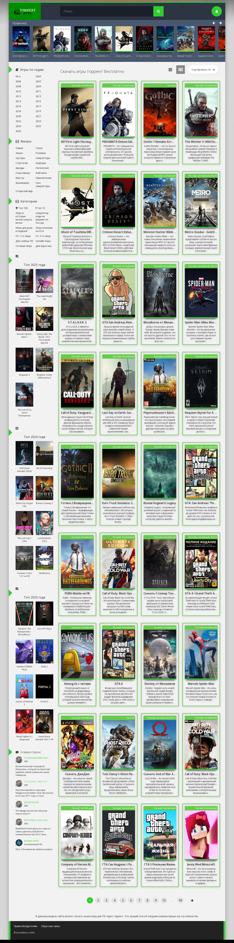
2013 (38, 96)
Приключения (43, 177)
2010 (18, 91)
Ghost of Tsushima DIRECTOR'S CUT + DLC (124, 56)
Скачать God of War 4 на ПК (160, 774)
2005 (38, 76)
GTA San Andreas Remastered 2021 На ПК (118, 322)
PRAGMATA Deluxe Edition (62, 56)
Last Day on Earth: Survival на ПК (118, 412)
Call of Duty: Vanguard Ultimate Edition (77, 412)
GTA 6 (119, 683)
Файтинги (41, 173)
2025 (38, 126)
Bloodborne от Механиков (160, 322)
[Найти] (158, 11)
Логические (42, 168)
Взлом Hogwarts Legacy (160, 503)
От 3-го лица (43, 236)
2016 (18, 106)
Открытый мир (24, 191)
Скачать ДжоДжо (77, 774)
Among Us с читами (77, 683)
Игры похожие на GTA (44, 229)
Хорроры (41, 163)
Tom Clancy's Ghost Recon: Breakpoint (118, 774)
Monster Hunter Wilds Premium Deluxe (185, 56)
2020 (18, 116)
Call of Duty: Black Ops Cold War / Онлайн (118, 593)
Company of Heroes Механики (77, 864)
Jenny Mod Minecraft (201, 864)
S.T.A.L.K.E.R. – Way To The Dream (40, 781)
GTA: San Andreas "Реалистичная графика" (201, 503)
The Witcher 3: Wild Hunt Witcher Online (103, 56)
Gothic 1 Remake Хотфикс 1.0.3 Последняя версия (160, 141)
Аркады (20, 168)
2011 (38, 91)
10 (164, 900)
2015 (38, 101)
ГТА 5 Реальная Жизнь (159, 864)
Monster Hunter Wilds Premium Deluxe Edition (160, 232)
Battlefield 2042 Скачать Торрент (42, 820)
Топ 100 (23, 208)
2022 (18, 121)
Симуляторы (43, 158)
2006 (18, 81)
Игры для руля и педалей (24, 229)
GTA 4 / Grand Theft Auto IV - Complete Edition (201, 593)
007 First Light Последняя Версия (41, 56)
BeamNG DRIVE (31, 840)
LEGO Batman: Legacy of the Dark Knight (21, 56)
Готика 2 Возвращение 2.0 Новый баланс (77, 503)
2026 (18, 131)
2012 (18, 96)
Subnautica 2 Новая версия (165, 56)
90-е (18, 76)
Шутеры (20, 158)
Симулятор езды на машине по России (42, 217)
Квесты (20, 177)
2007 (38, 81)
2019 (38, 111)
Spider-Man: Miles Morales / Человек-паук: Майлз (201, 322)
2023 (38, 121)
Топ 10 (40, 208)
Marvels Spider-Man (201, 683)
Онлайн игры (43, 241)
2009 (38, 86)
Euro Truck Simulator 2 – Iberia (118, 503)
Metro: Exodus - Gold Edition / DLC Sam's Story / (201, 232)
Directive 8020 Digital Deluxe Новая (82, 56)
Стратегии (22, 163)
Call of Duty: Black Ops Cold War (201, 774)
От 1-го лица (23, 236)
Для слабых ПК (24, 241)
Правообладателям (25, 926)
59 (180, 900)
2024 (18, 126)
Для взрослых (44, 246)
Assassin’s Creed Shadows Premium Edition (206, 56)
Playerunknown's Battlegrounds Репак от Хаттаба (160, 412)
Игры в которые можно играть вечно (24, 217)
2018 (18, 111)
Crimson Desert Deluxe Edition (144, 56)
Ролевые (41, 153)
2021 (38, 116)
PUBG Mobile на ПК (77, 593)
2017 (38, 106)
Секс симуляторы (43, 184)
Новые (19, 148)
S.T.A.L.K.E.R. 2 (77, 322)
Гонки (39, 148)
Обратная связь (50, 926)
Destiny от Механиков (160, 683)
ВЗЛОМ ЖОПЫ (31, 802)
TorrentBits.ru (31, 11)
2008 (18, 86)
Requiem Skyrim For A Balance (201, 412)
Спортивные (23, 173)
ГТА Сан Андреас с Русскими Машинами (118, 864)
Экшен (19, 153)
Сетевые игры (24, 246)
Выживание (22, 182)
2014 (18, 101)
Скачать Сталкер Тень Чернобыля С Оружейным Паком (160, 593)
